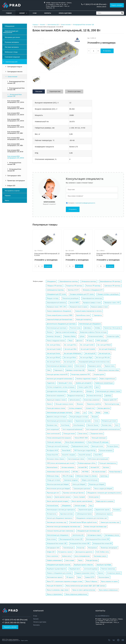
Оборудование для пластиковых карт (88, 531)
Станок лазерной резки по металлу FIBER (59, 315)
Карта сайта (24, 640)
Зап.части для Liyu (104, 353)
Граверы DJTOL (90, 577)
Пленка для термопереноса (107, 463)
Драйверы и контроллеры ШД (75, 370)
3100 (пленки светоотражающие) (98, 459)
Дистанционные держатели (84, 552)
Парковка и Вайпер (70, 336)
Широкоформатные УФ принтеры (110, 281)
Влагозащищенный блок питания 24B (16, 88)
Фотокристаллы (51, 514)
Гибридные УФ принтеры (54, 285)
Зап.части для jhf (90, 353)
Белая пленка (83, 433)
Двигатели (79, 340)
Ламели (49, 404)
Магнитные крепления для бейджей (58, 484)
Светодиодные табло (14, 175)
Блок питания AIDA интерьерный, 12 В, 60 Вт (15, 150)
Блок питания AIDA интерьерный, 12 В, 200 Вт (15, 157)
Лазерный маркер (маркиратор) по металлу (88, 311)
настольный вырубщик (91, 568)
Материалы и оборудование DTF (93, 290)
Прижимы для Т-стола (65, 383)
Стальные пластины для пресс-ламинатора (60, 531)
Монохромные (92, 547)
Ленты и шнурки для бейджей (103, 488)
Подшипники (51, 383)
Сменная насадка (80, 505)
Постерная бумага (112, 446)
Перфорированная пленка (80, 446)
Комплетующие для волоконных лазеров (59, 421)
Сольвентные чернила (113, 573)
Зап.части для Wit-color (103, 357)
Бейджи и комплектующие (90, 480)
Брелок (49, 497)
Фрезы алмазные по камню (109, 581)
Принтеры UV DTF (73, 290)
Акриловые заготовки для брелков (73, 492)
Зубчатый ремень (74, 400)
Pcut (91, 412)
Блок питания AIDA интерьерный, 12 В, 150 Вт (15, 126)
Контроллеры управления (92, 400)
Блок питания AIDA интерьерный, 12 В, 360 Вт (15, 107)
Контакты (47, 13)
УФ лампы (89, 340)
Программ (95, 416)
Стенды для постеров (53, 480)
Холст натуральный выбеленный (72, 429)
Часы (90, 505)
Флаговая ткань (106, 425)
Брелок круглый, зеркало (62, 497)
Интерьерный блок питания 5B (14, 170)
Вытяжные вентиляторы (94, 395)
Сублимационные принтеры (55, 290)
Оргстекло (106, 467)
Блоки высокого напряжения (55, 395)
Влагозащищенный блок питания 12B (16, 82)
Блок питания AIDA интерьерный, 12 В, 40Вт (15, 144)
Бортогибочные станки (83, 315)
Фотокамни (116, 509)
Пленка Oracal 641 (52, 454)
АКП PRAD (85, 471)
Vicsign (106, 412)
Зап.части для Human (53, 353)
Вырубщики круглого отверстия (83, 564)
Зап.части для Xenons (53, 361)
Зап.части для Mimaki (53, 357)
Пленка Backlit (66, 450)
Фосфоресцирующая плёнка (86, 463)
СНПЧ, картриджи (101, 340)
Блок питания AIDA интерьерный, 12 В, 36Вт (15, 132)
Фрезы (7, 200)
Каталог (22, 13)
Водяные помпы (110, 366)
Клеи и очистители (52, 556)
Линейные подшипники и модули (86, 378)
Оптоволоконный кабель (95, 336)
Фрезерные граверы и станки (92, 302)
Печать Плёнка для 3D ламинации (98, 442)
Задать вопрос (116, 5)
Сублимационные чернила (104, 514)
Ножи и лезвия (69, 560)
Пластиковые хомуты (100, 556)
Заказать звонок (101, 6)
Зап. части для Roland (104, 345)
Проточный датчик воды (112, 404)
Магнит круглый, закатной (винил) (82, 501)
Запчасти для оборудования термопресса (59, 518)
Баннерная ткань (52, 425)
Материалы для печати (12, 37)
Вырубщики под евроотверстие (56, 568)
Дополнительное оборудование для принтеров (61, 323)
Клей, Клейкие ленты (102, 552)
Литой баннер (65, 425)
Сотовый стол (90, 408)
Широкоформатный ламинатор (56, 302)
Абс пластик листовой (98, 471)
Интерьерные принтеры (89, 281)
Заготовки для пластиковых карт (56, 522)
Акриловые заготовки (66, 514)
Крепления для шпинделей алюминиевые (60, 378)
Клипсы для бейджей (79, 484)
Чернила (7, 195)
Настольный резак (52, 505)
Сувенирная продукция (12, 57)
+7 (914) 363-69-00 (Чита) (13, 622)
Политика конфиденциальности (11, 640)
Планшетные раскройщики (70, 298)
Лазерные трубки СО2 (110, 400)
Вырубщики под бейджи (104, 564)
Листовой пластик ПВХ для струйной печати (83, 522)
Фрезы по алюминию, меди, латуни (58, 590)
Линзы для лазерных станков (64, 404)
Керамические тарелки (102, 509)
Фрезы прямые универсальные (108, 590)
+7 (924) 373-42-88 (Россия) (94, 4)
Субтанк (82, 336)
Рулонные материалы (12, 42)
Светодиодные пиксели (14, 71)
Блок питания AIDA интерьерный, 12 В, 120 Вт (15, 101)
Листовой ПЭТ (94, 467)
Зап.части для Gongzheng (107, 349)
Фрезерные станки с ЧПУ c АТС (56, 307)
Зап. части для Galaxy (53, 345)
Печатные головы (75, 328)
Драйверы (108, 395)
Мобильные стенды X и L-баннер (86, 476)
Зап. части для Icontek (87, 345)
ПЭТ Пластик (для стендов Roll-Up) (84, 450)
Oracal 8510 (98, 454)
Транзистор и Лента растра (112, 328)
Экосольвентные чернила (54, 577)
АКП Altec (75, 471)
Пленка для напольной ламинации (57, 446)
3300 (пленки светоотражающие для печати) (60, 463)
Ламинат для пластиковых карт (110, 522)
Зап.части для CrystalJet (87, 349)
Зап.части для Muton (70, 357)
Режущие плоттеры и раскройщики (108, 294)
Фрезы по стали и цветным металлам (83, 590)
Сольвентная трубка (113, 336)
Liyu (84, 412)
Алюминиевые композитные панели (58, 471)
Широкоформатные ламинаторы (92, 298)
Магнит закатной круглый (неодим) (57, 501)
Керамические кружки (85, 509)
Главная (9, 13)
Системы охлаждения (75, 408)
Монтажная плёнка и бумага (55, 459)
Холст (117, 425)
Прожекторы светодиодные (16, 180)
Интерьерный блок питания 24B (14, 163)
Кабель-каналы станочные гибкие (109, 370)
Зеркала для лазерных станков (56, 400)
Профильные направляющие (104, 383)
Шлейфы (97, 328)
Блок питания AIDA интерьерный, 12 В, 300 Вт (15, 138)
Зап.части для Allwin (70, 349)
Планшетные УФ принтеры (74, 285)
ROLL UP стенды (68, 476)
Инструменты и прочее (12, 190)
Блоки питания (12, 76)
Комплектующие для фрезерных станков (59, 366)
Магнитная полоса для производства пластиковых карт (63, 526)
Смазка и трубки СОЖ (85, 387)
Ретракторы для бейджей (96, 484)
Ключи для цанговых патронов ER (57, 374)
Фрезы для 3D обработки (54, 585)
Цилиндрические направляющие (57, 391)
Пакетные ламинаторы (108, 568)
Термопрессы (98, 315)
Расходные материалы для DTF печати (82, 294)
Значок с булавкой (79, 497)
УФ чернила (70, 577)
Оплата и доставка (65, 13)
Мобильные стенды (11, 52)
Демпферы (87, 328)
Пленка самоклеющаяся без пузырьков (59, 438)
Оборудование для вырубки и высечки (58, 564)
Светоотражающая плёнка (76, 459)
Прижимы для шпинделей (83, 383)
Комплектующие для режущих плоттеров (59, 412)
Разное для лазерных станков (56, 408)
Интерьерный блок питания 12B (14, 95)
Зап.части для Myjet (86, 357)
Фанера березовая (115, 471)
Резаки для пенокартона (83, 319)
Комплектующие (68, 547)
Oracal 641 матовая (85, 454)
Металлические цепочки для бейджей (58, 488)
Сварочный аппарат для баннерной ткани (59, 319)
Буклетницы (104, 476)
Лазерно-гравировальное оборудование (59, 311)
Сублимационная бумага (84, 514)
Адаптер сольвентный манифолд (66, 332)
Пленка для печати (69, 433)
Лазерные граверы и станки (99, 307)
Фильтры (49, 332)
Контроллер (80, 547)
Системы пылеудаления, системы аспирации (61, 387)
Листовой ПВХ (82, 467)
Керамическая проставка (83, 421)
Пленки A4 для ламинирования (74, 442)
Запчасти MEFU (74, 302)
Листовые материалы (12, 47)
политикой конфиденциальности (85, 203)
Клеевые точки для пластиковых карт (95, 526)
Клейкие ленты (66, 556)
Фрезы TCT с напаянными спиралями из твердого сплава (64, 581)
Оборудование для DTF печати (56, 294)
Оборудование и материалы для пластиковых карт (91, 518)
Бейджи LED (11, 185)
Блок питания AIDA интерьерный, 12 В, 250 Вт (15, 113)
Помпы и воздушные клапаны (56, 340)
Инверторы (91, 370)
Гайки (48, 370)
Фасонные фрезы (104, 577)
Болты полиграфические (82, 556)
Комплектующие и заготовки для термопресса (61, 509)
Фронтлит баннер (93, 425)
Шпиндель (89, 391)
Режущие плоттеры (53, 298)
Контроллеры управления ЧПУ (80, 374)
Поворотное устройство (94, 404)
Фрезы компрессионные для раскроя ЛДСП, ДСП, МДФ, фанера (85, 585)
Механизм (80, 404)
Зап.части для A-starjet (54, 349)
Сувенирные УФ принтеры (112, 285)
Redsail (98, 412)
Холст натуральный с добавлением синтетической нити (103, 429)
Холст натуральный (53, 429)
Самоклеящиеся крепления (82, 488)
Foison (78, 412)
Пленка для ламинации (99, 438)
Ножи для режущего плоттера (79, 416)
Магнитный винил (52, 467)
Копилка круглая (94, 497)
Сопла (96, 421)
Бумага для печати (97, 446)
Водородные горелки (94, 366)
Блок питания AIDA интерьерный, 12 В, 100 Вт (15, 120)
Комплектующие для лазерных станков (108, 391)
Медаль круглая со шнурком (104, 501)
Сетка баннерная (78, 425)
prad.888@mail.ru (103, 616)
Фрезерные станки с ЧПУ (112, 302)
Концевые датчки (99, 374)
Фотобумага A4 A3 (52, 450)
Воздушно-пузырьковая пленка (84, 573)
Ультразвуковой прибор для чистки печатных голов (94, 361)
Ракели (80, 560)
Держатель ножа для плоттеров (56, 416)
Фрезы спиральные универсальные (76, 594)
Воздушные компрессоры (75, 395)
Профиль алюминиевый (54, 560)
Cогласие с (81, 203)
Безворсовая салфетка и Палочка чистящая (93, 332)
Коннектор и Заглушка (53, 336)
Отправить (73, 209)
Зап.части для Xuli (69, 361)
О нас (35, 13)
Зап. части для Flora (70, 345)
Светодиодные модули (14, 66)
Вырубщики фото (75, 568)
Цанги (97, 387)
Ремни (71, 340)
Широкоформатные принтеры (69, 281)
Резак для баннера (92, 560)
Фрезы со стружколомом (54, 594)
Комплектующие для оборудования (10, 31)
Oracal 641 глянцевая (68, 454)
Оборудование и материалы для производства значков (104, 492)
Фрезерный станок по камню (78, 307)
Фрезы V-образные (91, 581)
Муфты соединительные (107, 378)
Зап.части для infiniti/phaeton (72, 353)
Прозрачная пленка (97, 433)
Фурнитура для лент (53, 492)
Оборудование (9, 26)
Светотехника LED (11, 62)
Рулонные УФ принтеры (93, 285)
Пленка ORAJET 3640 (81, 438)
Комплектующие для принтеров (56, 328)
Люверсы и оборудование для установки (59, 573)
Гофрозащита (58, 370)
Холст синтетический (53, 433)
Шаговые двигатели (77, 391)
